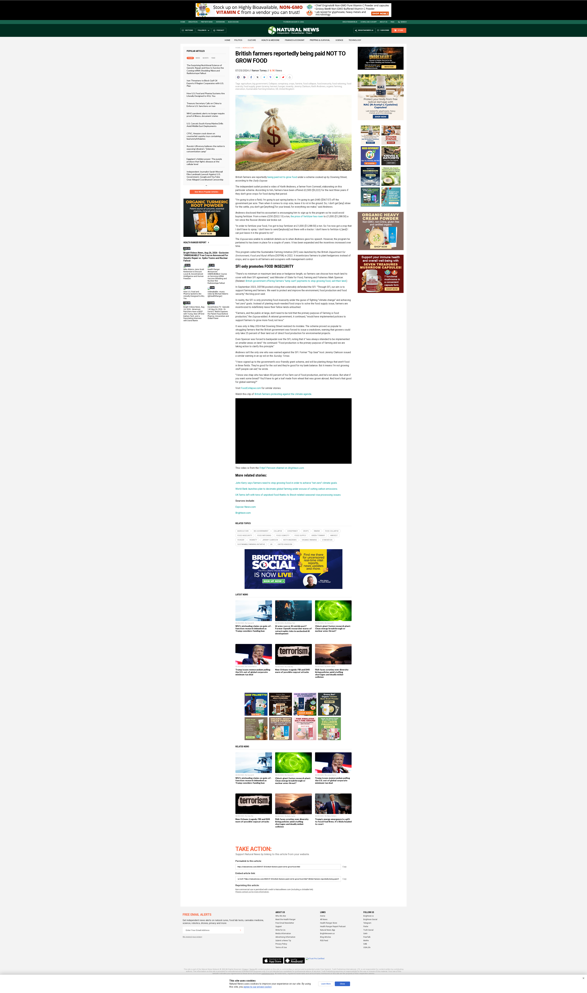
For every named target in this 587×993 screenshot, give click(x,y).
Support (278, 926)
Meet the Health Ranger (285, 919)
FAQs (392, 22)
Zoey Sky (290, 667)
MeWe (366, 940)
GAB (365, 944)
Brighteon (193, 22)
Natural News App (327, 930)
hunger (281, 86)
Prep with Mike (207, 22)
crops (291, 83)
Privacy (245, 969)
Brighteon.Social (370, 919)
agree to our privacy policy (257, 986)
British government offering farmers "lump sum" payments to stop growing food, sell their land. (296, 280)
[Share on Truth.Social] (271, 77)
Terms (252, 969)
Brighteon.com (243, 512)
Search (404, 22)
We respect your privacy (192, 937)
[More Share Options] (290, 77)
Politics (238, 40)
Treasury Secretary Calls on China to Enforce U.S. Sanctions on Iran (204, 104)
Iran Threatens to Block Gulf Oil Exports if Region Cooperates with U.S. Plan (205, 83)
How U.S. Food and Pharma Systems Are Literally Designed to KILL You (206, 94)
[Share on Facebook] (251, 77)
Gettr (365, 933)
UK (276, 89)
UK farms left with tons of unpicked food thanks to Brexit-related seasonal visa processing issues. (288, 494)
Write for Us (280, 930)
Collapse (273, 83)
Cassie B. (250, 623)
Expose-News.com (245, 506)
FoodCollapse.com (251, 388)
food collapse (309, 83)
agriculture (246, 83)
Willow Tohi (291, 623)
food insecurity (324, 83)
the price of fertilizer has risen (307, 216)
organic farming (334, 86)
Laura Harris (252, 666)
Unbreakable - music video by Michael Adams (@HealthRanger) (218, 293)
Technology (355, 40)
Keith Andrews (318, 86)
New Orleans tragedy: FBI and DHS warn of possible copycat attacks (292, 670)
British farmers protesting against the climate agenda (283, 394)
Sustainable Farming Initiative (260, 89)
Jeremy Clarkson (302, 86)
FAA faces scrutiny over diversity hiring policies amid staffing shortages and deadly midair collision (331, 673)
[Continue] (240, 930)
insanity (289, 86)
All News (323, 919)
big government (260, 83)
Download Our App (369, 22)
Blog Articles (325, 937)
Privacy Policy (281, 944)
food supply (249, 86)
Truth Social (368, 930)
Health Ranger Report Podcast (333, 926)
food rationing (339, 83)
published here (267, 974)
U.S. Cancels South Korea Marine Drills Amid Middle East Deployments (205, 124)
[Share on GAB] (277, 77)
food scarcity (282, 535)
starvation (240, 89)
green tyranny (262, 86)
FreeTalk (366, 937)
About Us (383, 22)
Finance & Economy (294, 40)
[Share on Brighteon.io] (245, 77)
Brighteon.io (368, 916)
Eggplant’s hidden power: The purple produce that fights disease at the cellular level (204, 161)
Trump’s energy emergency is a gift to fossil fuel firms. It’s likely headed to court (333, 821)
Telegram (367, 923)
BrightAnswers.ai (350, 22)
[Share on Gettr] (283, 77)
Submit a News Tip (283, 940)
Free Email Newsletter (284, 923)
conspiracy (283, 83)
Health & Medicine (270, 40)
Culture (252, 40)
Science (339, 40)
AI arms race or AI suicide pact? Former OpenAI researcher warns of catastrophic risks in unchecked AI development (293, 630)
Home (182, 22)
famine (298, 83)
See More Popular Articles (206, 192)
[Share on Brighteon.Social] (238, 77)
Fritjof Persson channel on (281, 467)
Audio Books (233, 22)
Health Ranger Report (194, 242)
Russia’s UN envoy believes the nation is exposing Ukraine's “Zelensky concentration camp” (206, 149)
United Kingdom (286, 89)
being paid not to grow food (282, 177)
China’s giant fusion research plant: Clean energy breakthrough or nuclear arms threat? (333, 628)
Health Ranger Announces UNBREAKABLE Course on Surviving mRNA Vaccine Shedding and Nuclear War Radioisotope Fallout (217, 276)
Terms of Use (281, 947)
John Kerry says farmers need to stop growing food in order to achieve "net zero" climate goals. (286, 482)
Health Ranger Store (328, 923)
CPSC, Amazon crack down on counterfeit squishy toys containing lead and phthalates (204, 136)
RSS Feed (324, 940)
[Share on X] (258, 77)
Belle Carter (331, 666)
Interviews (220, 22)
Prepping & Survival (320, 40)
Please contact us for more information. (252, 892)
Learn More (326, 984)
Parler (365, 926)
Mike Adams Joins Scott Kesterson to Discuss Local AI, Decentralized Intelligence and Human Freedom (193, 274)
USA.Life (366, 947)
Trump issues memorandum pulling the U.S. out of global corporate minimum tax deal (252, 672)
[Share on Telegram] (264, 77)
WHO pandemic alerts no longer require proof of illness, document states (206, 114)
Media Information (283, 933)
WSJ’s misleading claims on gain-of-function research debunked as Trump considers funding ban (253, 628)
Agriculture (248, 48)
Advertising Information (285, 937)
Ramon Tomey (259, 70)
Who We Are (280, 916)
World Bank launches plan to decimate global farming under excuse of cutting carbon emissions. (286, 488)
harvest (273, 86)
